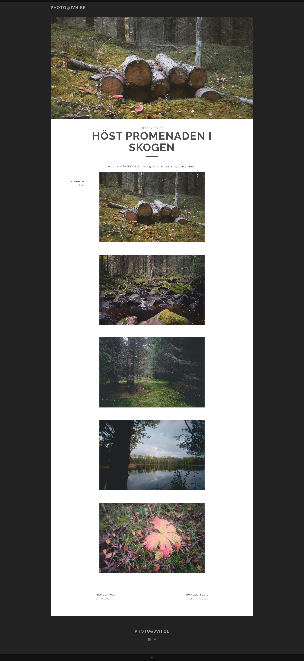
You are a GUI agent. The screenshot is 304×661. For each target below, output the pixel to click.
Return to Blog (198, 599)
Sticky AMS (102, 599)
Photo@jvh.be (68, 7)
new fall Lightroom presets (180, 166)
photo (81, 185)
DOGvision (132, 166)
